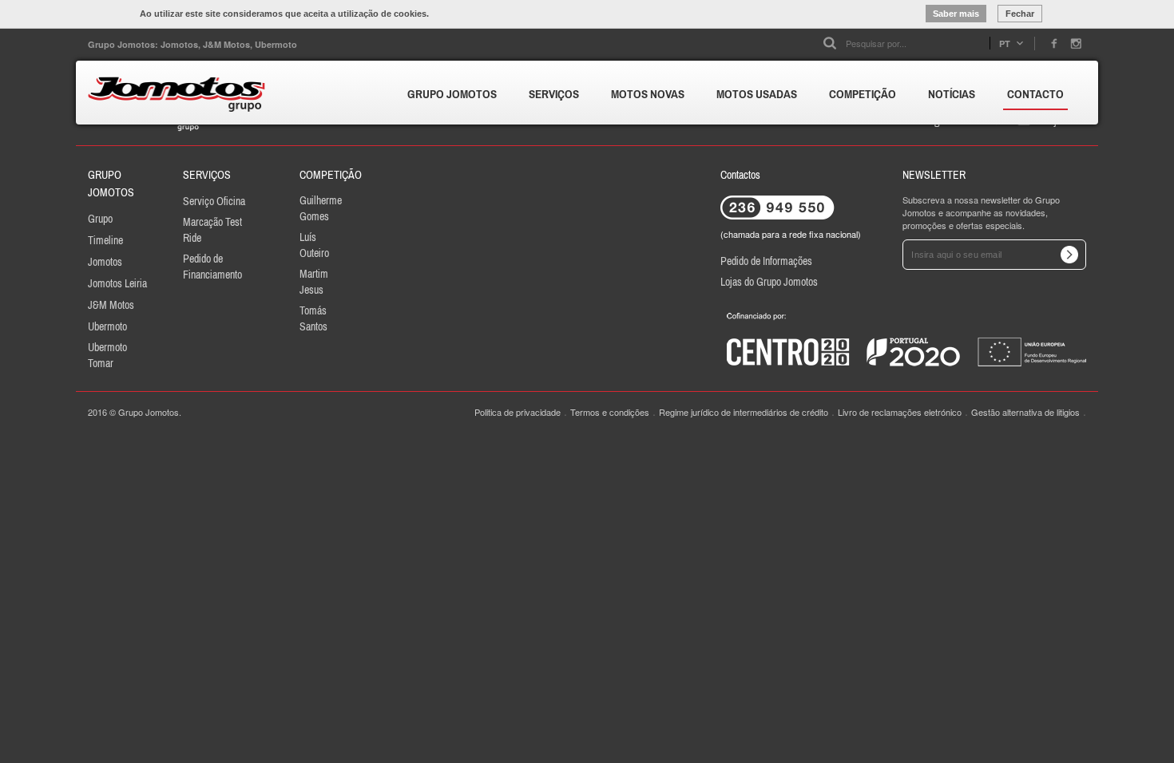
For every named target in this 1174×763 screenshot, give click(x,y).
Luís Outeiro (314, 245)
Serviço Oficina (214, 201)
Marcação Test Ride (212, 229)
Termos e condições (609, 411)
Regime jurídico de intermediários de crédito (743, 411)
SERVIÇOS (554, 94)
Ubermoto (107, 326)
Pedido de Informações (766, 261)
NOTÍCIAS (951, 94)
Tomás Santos (313, 318)
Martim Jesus (313, 281)
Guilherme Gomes (320, 208)
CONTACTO (1035, 94)
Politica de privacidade (517, 411)
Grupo (100, 218)
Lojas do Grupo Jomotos (769, 281)
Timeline (105, 240)
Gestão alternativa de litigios (1025, 411)
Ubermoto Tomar (107, 355)
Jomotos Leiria (117, 283)
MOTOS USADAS (756, 94)
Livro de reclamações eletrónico (900, 411)
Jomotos (105, 261)
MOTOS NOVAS (647, 94)
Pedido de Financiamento (212, 266)
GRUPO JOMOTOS (452, 94)
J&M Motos (111, 304)
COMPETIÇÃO (862, 94)
